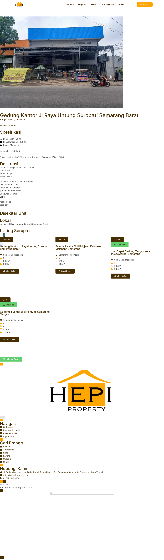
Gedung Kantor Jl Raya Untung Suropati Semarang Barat (24, 247)
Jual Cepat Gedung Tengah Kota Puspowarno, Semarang (130, 252)
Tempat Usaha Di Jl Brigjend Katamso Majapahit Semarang (78, 247)
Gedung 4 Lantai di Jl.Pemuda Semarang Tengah (25, 313)
